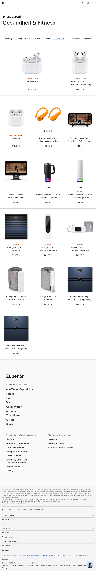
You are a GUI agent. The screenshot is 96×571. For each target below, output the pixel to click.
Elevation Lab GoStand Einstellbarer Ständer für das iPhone (79, 140)
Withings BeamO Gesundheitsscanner (48, 249)
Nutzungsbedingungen (43, 565)
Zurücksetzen (59, 39)
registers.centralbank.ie (33, 503)
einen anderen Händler (49, 555)
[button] (82, 3)
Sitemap (4, 568)
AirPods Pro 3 (32, 81)
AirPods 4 (16, 138)
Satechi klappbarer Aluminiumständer (16, 196)
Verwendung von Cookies (26, 565)
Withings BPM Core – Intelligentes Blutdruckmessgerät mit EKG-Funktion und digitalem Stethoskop (48, 298)
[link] (90, 565)
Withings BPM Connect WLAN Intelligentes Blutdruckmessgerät (16, 298)
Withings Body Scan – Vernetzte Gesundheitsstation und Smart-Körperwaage (16, 249)
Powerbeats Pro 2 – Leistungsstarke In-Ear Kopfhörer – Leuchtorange (48, 140)
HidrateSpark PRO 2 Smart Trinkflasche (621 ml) (80, 196)
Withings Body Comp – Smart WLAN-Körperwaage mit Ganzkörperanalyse (80, 298)
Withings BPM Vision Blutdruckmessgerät (80, 249)
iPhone (9, 510)
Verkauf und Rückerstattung (62, 565)
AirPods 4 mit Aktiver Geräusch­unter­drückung (80, 83)
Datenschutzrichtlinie (9, 565)
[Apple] (3, 510)
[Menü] (93, 3)
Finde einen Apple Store (30, 555)
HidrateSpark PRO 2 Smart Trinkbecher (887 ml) (48, 196)
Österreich (5, 559)
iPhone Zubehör (20, 510)
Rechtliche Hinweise (79, 565)
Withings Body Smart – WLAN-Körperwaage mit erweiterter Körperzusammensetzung (16, 347)
